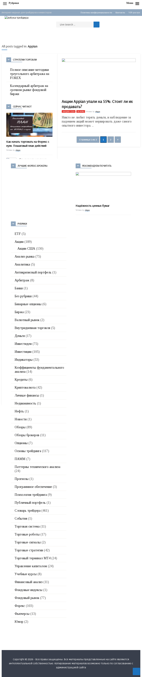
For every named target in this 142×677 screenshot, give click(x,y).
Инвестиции (23, 352)
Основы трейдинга (28, 451)
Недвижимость (25, 403)
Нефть (19, 411)
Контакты (120, 12)
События (21, 518)
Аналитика (22, 264)
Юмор (19, 621)
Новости (21, 419)
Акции (19, 242)
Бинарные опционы (28, 304)
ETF (18, 234)
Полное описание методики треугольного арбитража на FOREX (29, 74)
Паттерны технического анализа (37, 467)
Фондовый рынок (27, 598)
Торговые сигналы (28, 542)
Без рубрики (23, 296)
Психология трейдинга (31, 495)
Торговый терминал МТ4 (32, 558)
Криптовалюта (25, 387)
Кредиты (21, 379)
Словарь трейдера (27, 510)
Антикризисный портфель (33, 272)
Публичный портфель (30, 502)
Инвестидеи (23, 344)
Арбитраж (22, 280)
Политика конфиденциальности (96, 12)
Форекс (20, 606)
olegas (18, 150)
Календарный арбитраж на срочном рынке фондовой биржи (29, 90)
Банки (19, 288)
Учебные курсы (26, 574)
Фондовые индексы (28, 590)
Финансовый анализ (29, 582)
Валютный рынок (27, 320)
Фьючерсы (22, 614)
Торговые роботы (27, 534)
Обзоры (80, 111)
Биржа (19, 312)
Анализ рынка (24, 256)
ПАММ (20, 459)
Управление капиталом (31, 566)
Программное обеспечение (33, 487)
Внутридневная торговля (32, 328)
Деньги (20, 336)
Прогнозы (21, 479)
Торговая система (27, 526)
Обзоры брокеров (27, 435)
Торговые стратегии (29, 550)
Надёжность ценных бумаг (92, 205)
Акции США (68, 111)
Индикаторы (24, 359)
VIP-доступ (134, 12)
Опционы (21, 443)
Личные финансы (27, 395)
